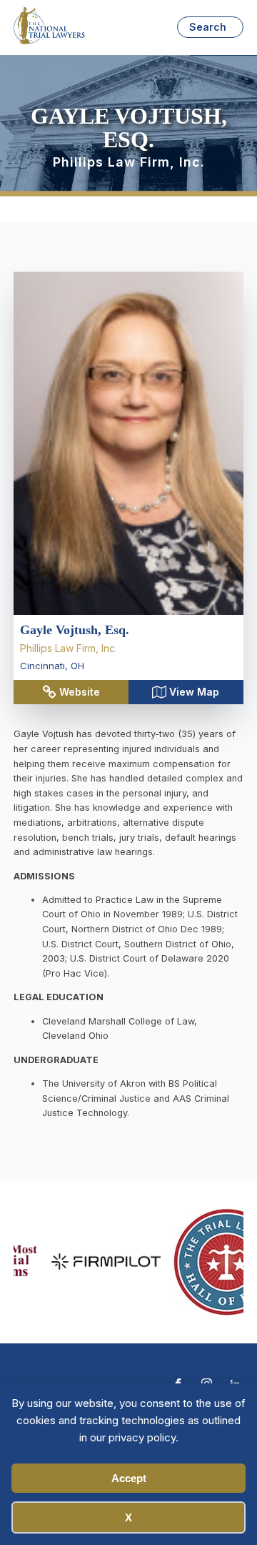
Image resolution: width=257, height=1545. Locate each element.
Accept (128, 1478)
